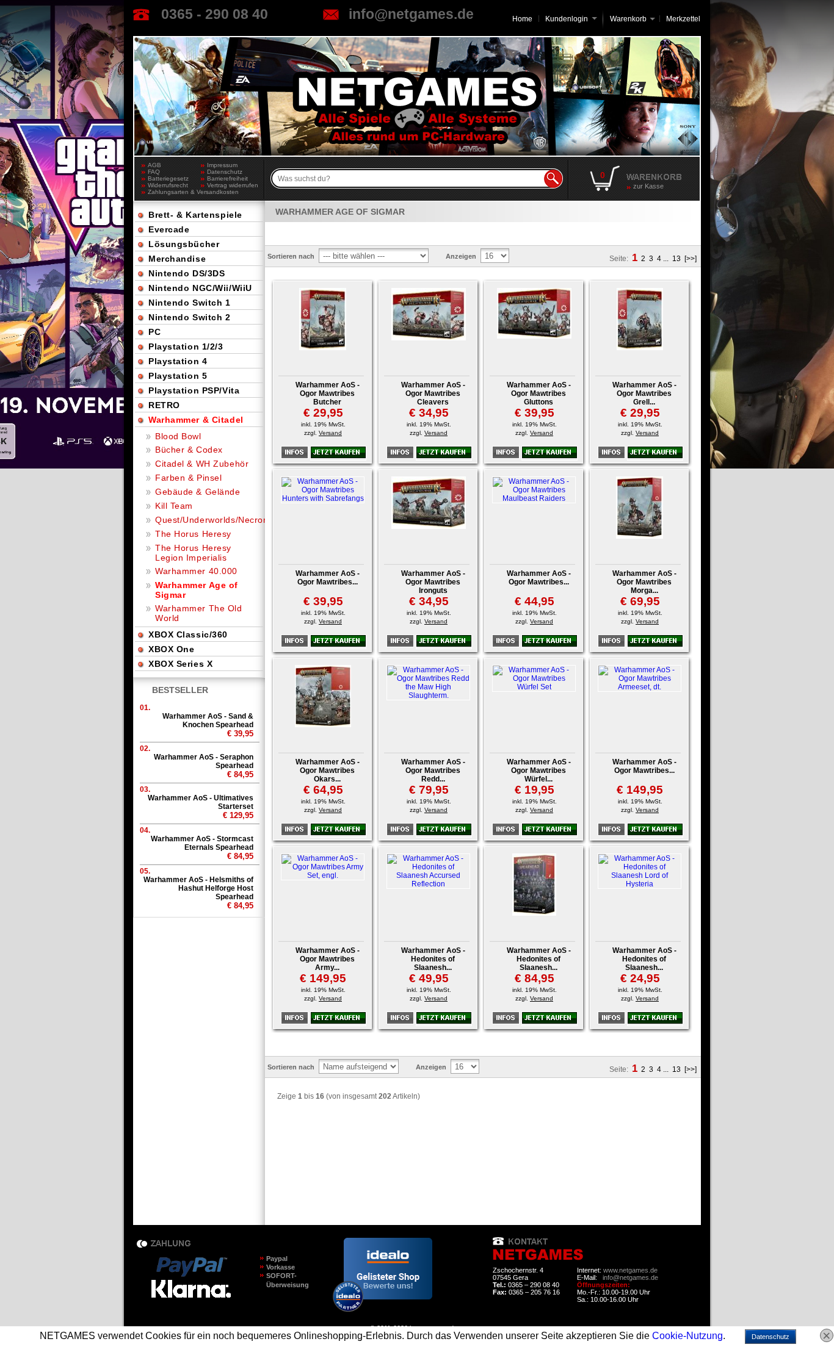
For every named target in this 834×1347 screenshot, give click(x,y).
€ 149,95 (640, 789)
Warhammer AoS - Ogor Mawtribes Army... (328, 959)
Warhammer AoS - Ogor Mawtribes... (328, 577)
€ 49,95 (429, 978)
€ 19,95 (534, 789)
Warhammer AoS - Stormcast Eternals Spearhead (202, 843)
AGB (154, 165)
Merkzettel (683, 19)
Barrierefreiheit (227, 178)
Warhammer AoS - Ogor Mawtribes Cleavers (433, 393)
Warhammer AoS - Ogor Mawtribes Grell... (644, 393)
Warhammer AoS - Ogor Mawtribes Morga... (644, 582)
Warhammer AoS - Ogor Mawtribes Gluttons (539, 393)
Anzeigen (461, 256)
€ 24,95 (640, 978)
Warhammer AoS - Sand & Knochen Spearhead (207, 720)
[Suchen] (553, 179)
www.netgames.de (630, 1270)
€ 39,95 (534, 412)
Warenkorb (628, 18)
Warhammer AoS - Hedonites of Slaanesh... (433, 959)
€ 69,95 (640, 601)
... (666, 258)
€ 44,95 (534, 601)
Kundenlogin (571, 19)
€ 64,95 (323, 789)
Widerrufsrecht (168, 185)
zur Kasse (648, 186)
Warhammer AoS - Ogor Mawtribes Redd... (433, 770)
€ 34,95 (429, 412)
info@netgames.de (411, 14)
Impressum (222, 165)
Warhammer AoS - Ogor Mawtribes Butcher (328, 393)
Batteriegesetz (168, 178)
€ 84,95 (534, 978)
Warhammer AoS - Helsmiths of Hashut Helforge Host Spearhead (198, 888)
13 (676, 258)
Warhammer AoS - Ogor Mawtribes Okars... (328, 770)
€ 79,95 (429, 789)
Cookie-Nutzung (687, 1336)
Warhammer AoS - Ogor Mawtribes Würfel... (539, 770)
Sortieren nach (290, 256)
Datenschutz (224, 171)
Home (522, 19)
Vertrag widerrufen (232, 185)
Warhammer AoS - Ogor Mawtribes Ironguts (433, 582)
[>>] (690, 258)
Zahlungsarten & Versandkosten (174, 192)
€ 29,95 (323, 412)
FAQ (154, 171)
